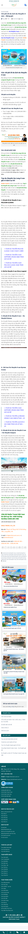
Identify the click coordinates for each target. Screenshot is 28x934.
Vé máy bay (4, 827)
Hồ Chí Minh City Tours (6, 908)
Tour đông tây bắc (5, 882)
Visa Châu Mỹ (4, 817)
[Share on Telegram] (25, 547)
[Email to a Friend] (11, 547)
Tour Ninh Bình (4, 890)
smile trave (3, 559)
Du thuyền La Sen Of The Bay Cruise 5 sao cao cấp (13, 754)
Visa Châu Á (4, 813)
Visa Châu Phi (4, 819)
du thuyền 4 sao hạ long (12, 557)
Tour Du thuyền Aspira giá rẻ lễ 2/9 (10, 745)
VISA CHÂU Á (5, 727)
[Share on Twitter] (8, 547)
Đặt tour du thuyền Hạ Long (7, 831)
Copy (3, 18)
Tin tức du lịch (4, 837)
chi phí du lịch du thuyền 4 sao (9, 553)
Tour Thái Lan (4, 867)
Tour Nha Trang (4, 900)
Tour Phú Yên (4, 898)
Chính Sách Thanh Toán (6, 792)
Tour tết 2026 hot (5, 851)
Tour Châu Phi (4, 875)
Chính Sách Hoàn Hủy (6, 794)
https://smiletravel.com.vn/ (14, 779)
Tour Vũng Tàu (4, 904)
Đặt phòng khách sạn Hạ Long (8, 833)
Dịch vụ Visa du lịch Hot (6, 811)
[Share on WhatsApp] (2, 547)
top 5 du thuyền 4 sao (11, 559)
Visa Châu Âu (4, 815)
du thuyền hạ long (22, 557)
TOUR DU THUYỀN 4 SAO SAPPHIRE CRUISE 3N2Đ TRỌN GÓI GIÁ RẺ (14, 257)
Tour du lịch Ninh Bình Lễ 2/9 (9, 739)
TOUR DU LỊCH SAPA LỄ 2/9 (8, 742)
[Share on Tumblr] (22, 547)
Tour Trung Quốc (5, 859)
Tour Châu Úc (4, 873)
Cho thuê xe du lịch (5, 835)
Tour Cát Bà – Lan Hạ (6, 886)
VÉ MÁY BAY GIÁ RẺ (6, 724)
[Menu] (2, 5)
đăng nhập (11, 706)
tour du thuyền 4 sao (21, 559)
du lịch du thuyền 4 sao (19, 554)
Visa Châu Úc (4, 821)
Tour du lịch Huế (5, 892)
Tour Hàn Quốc (4, 857)
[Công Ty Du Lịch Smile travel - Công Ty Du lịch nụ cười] (14, 5)
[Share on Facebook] (5, 547)
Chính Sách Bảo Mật (6, 796)
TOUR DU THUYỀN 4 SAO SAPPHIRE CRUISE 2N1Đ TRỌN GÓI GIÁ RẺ (14, 410)
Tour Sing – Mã (4, 865)
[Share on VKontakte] (17, 547)
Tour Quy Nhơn (4, 896)
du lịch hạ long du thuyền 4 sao (14, 556)
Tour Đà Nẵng (4, 894)
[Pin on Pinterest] (14, 547)
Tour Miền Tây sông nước (7, 910)
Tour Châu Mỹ (4, 869)
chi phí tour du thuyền (8, 554)
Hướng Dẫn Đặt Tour (6, 790)
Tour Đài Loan (4, 863)
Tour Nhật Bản (4, 861)
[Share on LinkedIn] (19, 547)
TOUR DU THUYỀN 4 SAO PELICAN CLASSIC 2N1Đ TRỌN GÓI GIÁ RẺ (13, 265)
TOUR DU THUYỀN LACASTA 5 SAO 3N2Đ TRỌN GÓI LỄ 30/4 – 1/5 (14, 424)
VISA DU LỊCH (5, 730)
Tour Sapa (3, 888)
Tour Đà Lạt (4, 902)
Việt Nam (4, 561)
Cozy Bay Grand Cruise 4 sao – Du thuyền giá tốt (13, 749)
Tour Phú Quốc (4, 906)
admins (21, 18)
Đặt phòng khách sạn (6, 829)
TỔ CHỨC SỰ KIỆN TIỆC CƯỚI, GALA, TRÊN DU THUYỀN (13, 720)
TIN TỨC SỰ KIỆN (4, 11)
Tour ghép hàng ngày (6, 847)
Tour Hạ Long (4, 884)
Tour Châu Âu (4, 871)
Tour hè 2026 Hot (5, 849)
